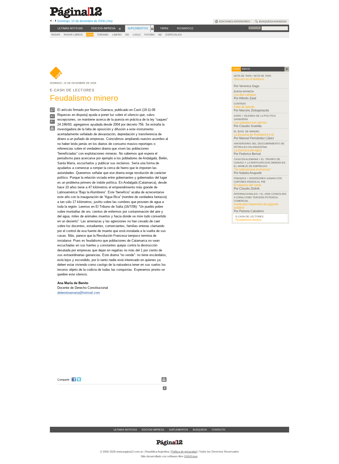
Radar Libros (73, 34)
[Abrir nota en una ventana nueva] (52, 111)
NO (127, 34)
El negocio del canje (247, 185)
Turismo (102, 34)
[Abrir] (119, 28)
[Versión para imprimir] (52, 129)
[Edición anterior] (51, 21)
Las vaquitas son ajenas (250, 122)
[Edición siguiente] (56, 21)
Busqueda (200, 429)
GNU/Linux (191, 456)
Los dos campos (245, 95)
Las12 (137, 34)
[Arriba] (165, 389)
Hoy (110, 21)
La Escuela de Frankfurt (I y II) (254, 134)
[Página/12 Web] (76, 17)
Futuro (149, 34)
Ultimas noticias (125, 429)
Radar (55, 34)
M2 (160, 34)
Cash (89, 34)
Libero (117, 34)
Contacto (218, 429)
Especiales (174, 34)
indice (245, 68)
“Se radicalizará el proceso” (252, 169)
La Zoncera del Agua (248, 150)
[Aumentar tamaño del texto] (52, 117)
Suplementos (178, 429)
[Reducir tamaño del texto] (52, 123)
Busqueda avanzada (272, 21)
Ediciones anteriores (234, 21)
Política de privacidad (184, 451)
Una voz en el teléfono (249, 79)
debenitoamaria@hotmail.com (78, 293)
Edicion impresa (153, 429)
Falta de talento (244, 107)
